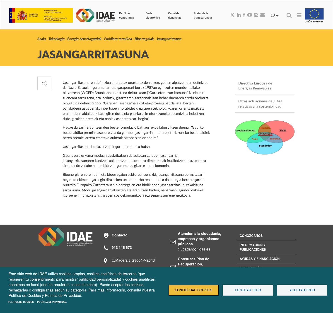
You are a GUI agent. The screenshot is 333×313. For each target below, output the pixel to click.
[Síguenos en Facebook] (244, 15)
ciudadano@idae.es (194, 249)
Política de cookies (21, 301)
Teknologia (56, 39)
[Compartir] (44, 83)
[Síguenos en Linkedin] (239, 15)
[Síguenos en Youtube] (249, 15)
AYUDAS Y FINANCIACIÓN (260, 258)
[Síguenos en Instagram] (256, 15)
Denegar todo (248, 290)
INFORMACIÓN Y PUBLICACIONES (253, 247)
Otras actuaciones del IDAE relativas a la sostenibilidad (261, 103)
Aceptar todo (302, 290)
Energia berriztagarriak (84, 39)
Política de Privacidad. (52, 301)
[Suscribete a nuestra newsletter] (262, 15)
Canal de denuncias (174, 15)
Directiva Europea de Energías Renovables (255, 86)
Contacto (120, 235)
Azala (41, 39)
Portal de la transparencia (203, 15)
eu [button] (273, 15)
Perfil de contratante (126, 15)
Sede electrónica (153, 15)
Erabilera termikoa (118, 39)
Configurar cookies (193, 290)
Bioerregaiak (144, 39)
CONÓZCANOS (251, 235)
